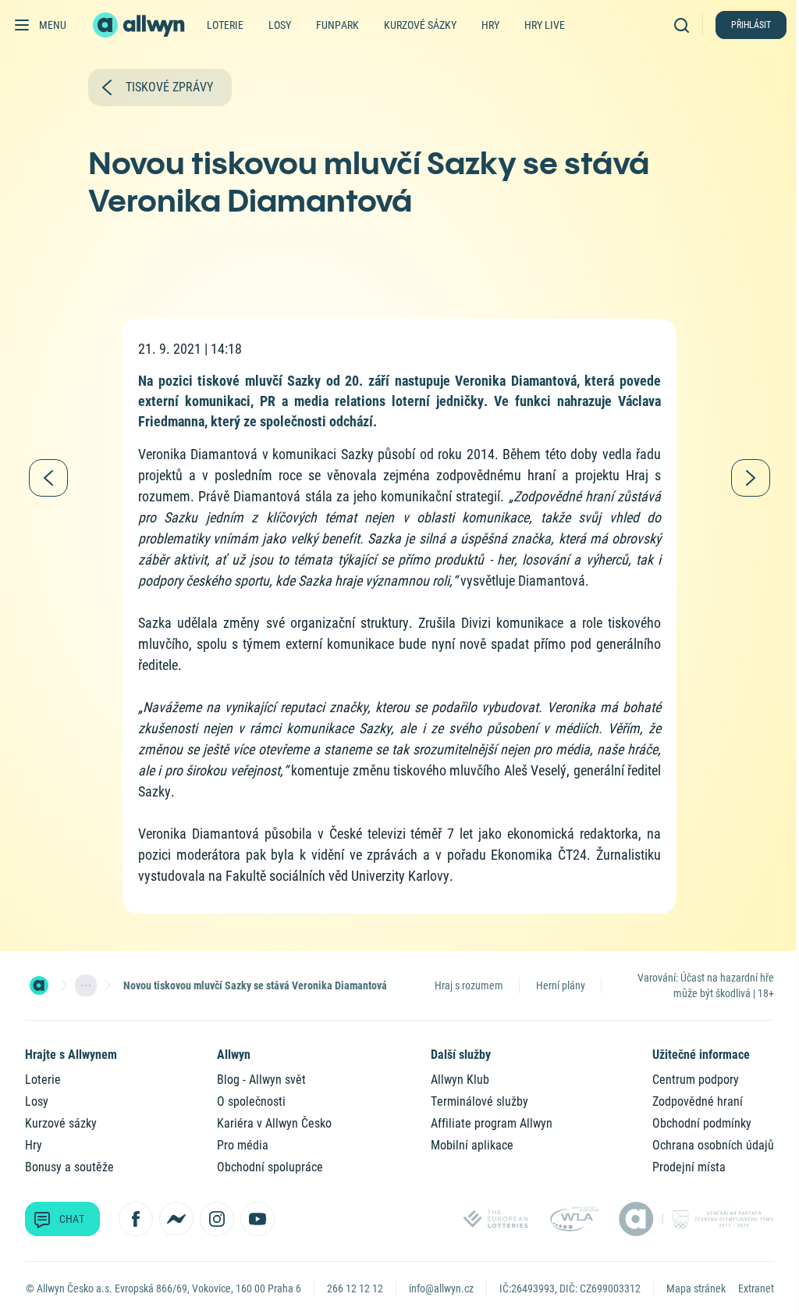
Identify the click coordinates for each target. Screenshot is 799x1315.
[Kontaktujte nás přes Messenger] (176, 1219)
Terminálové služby (479, 1101)
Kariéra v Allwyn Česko (274, 1123)
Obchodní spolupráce (270, 1167)
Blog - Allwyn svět (261, 1079)
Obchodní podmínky (701, 1123)
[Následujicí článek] (750, 478)
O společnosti (251, 1101)
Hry (490, 25)
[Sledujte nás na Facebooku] (136, 1219)
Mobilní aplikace (472, 1145)
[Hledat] (685, 25)
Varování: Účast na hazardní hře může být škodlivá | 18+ (705, 985)
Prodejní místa (689, 1167)
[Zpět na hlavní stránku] (140, 24)
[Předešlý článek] (48, 478)
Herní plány (560, 985)
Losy (279, 25)
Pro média (242, 1145)
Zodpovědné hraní (697, 1101)
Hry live (544, 25)
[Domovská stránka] (39, 985)
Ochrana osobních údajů (713, 1145)
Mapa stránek (696, 1288)
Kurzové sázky (420, 25)
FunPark (337, 25)
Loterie (225, 25)
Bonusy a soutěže (69, 1167)
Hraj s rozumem (469, 985)
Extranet (756, 1288)
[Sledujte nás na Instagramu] (217, 1219)
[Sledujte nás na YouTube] (257, 1219)
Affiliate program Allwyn (491, 1123)
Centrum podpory (695, 1079)
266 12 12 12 (355, 1288)
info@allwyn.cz (441, 1288)
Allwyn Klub (460, 1079)
